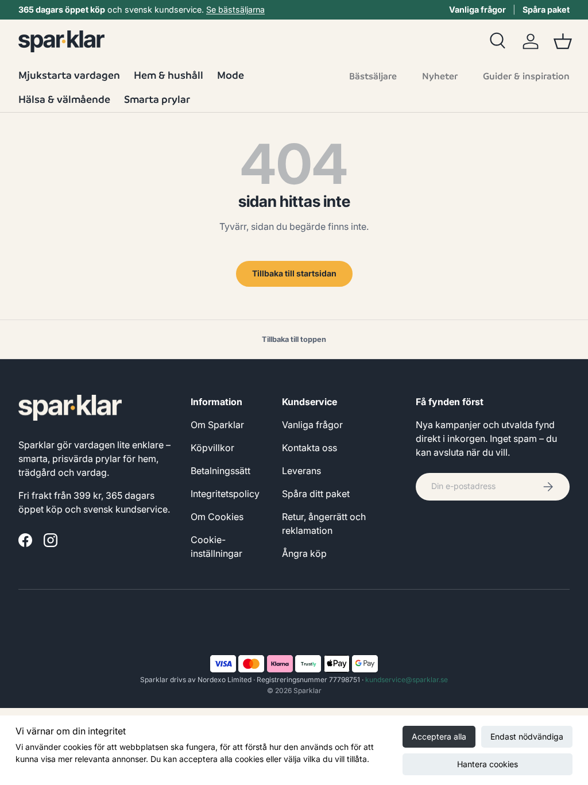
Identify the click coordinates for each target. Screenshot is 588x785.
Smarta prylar (157, 99)
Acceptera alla (439, 736)
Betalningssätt (220, 470)
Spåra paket (546, 9)
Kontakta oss (309, 447)
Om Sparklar (217, 424)
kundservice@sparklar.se (406, 679)
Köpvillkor (212, 447)
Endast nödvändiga (526, 736)
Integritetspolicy (225, 493)
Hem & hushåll (168, 75)
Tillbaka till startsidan (294, 273)
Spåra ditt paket (316, 493)
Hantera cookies (487, 764)
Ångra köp (304, 553)
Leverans (301, 470)
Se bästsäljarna (235, 9)
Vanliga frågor (477, 9)
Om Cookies (217, 516)
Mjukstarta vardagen (69, 75)
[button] (562, 41)
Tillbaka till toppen (294, 339)
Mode (230, 75)
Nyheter (440, 76)
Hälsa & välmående (64, 99)
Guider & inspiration (526, 76)
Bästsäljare (373, 76)
